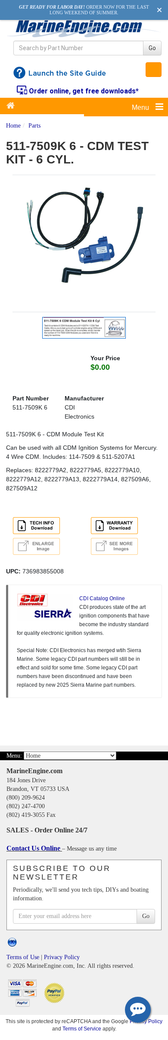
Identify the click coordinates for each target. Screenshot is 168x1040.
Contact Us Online (34, 848)
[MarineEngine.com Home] (84, 28)
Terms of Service (81, 1028)
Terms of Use (22, 957)
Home (13, 125)
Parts (34, 125)
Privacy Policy (62, 957)
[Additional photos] (123, 546)
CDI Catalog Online (102, 598)
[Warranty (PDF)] (115, 526)
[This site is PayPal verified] (56, 992)
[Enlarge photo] (37, 547)
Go (152, 48)
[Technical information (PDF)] (37, 526)
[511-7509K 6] (84, 242)
